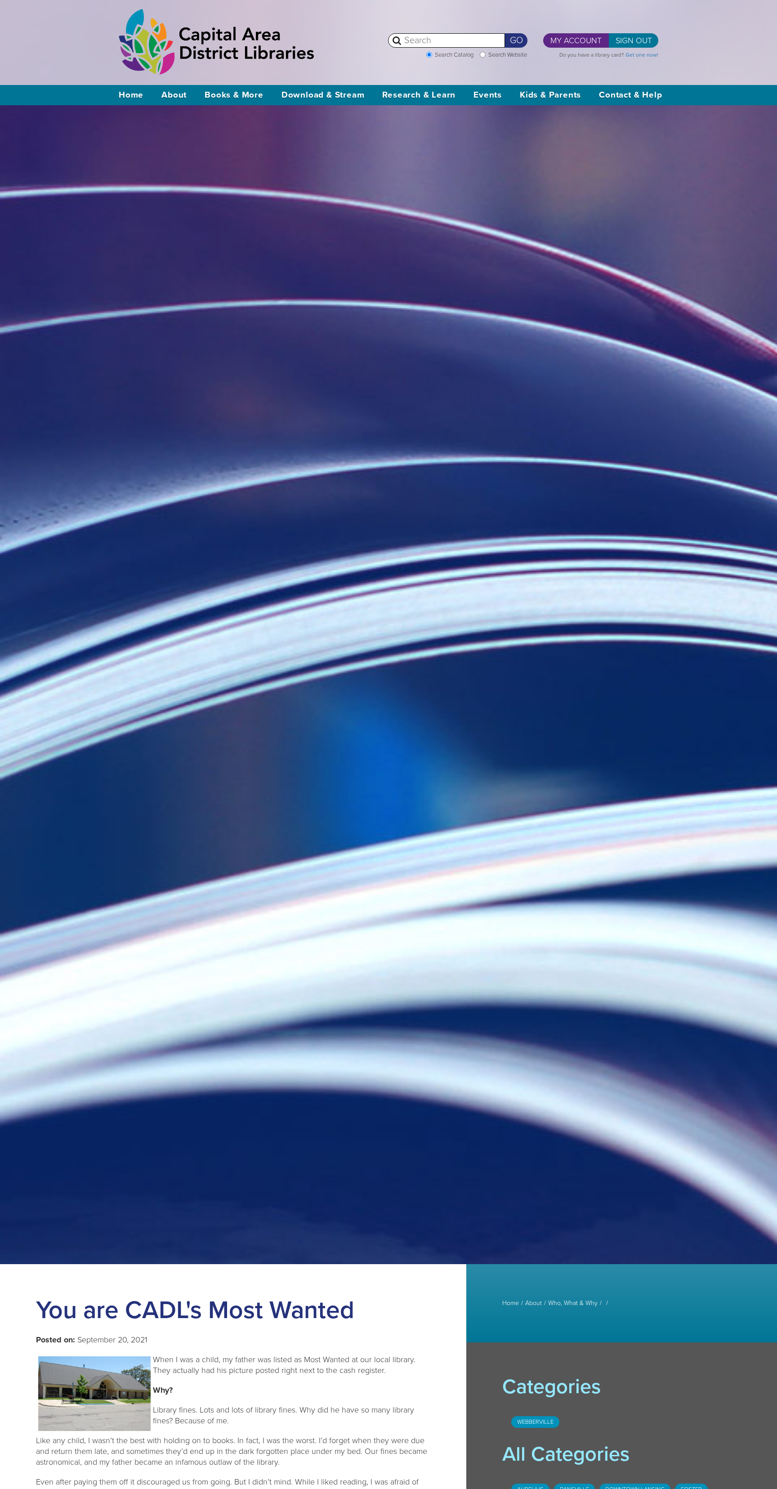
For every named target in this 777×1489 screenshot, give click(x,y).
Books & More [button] (234, 95)
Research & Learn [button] (418, 95)
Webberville (535, 1422)
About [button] (174, 95)
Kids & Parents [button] (550, 95)
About (533, 1303)
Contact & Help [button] (630, 95)
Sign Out (634, 40)
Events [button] (487, 95)
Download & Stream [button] (323, 95)
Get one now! (641, 55)
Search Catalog (454, 54)
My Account (576, 40)
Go (516, 40)
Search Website (507, 54)
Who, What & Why (573, 1303)
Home (131, 95)
